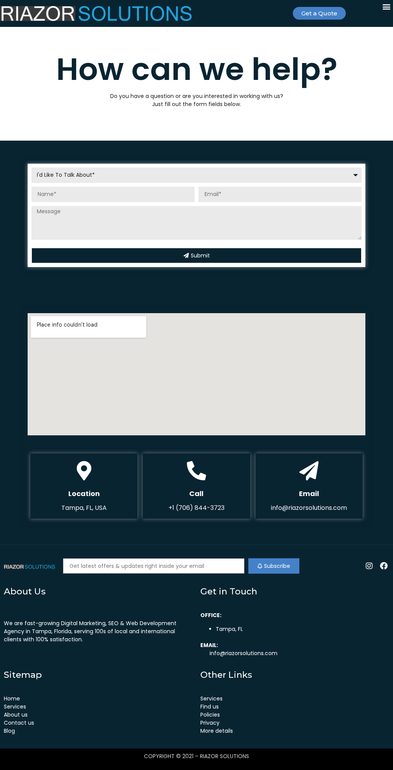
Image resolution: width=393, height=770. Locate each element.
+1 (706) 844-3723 (196, 507)
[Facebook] (383, 566)
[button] (386, 6)
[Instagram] (369, 566)
